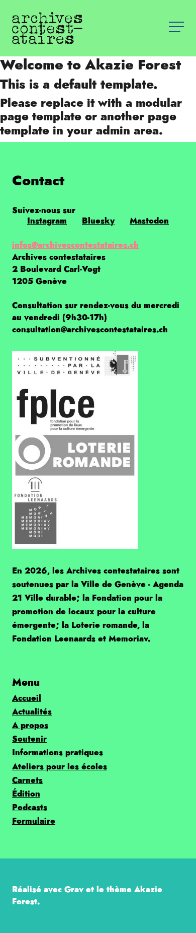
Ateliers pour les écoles (59, 766)
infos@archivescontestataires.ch (75, 245)
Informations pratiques (57, 752)
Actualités (32, 711)
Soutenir (29, 739)
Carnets (27, 780)
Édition (26, 794)
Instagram (47, 221)
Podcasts (29, 807)
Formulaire (33, 821)
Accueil (26, 698)
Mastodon (149, 221)
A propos (30, 725)
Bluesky (98, 221)
